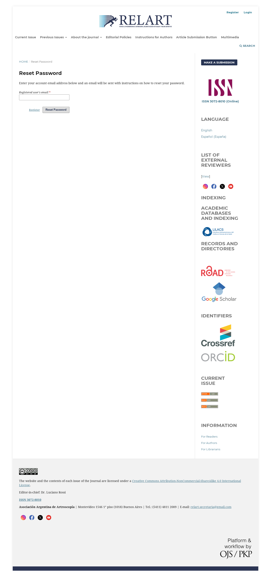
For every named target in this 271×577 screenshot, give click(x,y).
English (206, 130)
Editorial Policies (118, 37)
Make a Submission (219, 62)
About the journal (85, 37)
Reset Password (56, 109)
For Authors (209, 443)
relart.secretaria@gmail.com (211, 507)
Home (23, 61)
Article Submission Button (196, 37)
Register (233, 12)
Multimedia (230, 37)
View (205, 176)
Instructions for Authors (153, 37)
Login (248, 12)
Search (248, 45)
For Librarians (210, 449)
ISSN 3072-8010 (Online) (220, 101)
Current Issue (25, 37)
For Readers (209, 436)
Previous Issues (52, 37)
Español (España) (213, 137)
